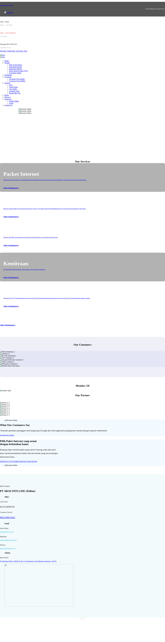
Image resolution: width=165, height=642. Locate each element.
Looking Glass (14, 91)
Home (6, 61)
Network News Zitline (6, 5)
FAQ (11, 85)
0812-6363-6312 (7, 517)
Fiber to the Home (15, 65)
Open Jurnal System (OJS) (18, 71)
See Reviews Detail (7, 435)
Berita (6, 95)
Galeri (11, 103)
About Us (7, 99)
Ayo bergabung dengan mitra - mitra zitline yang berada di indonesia (24, 269)
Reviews (7, 97)
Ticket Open (13, 87)
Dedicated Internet (15, 69)
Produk (7, 63)
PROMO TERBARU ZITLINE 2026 (13, 51)
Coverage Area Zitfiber (17, 81)
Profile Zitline (14, 101)
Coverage (7, 77)
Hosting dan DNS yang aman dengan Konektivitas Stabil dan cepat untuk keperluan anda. (30, 237)
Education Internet (15, 67)
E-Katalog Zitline (15, 73)
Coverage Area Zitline (17, 79)
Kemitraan (8, 75)
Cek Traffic (13, 89)
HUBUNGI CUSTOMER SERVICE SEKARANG (18, 461)
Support (7, 83)
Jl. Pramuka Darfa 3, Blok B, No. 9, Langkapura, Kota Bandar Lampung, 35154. (28, 561)
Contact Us (8, 105)
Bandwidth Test (14, 93)
